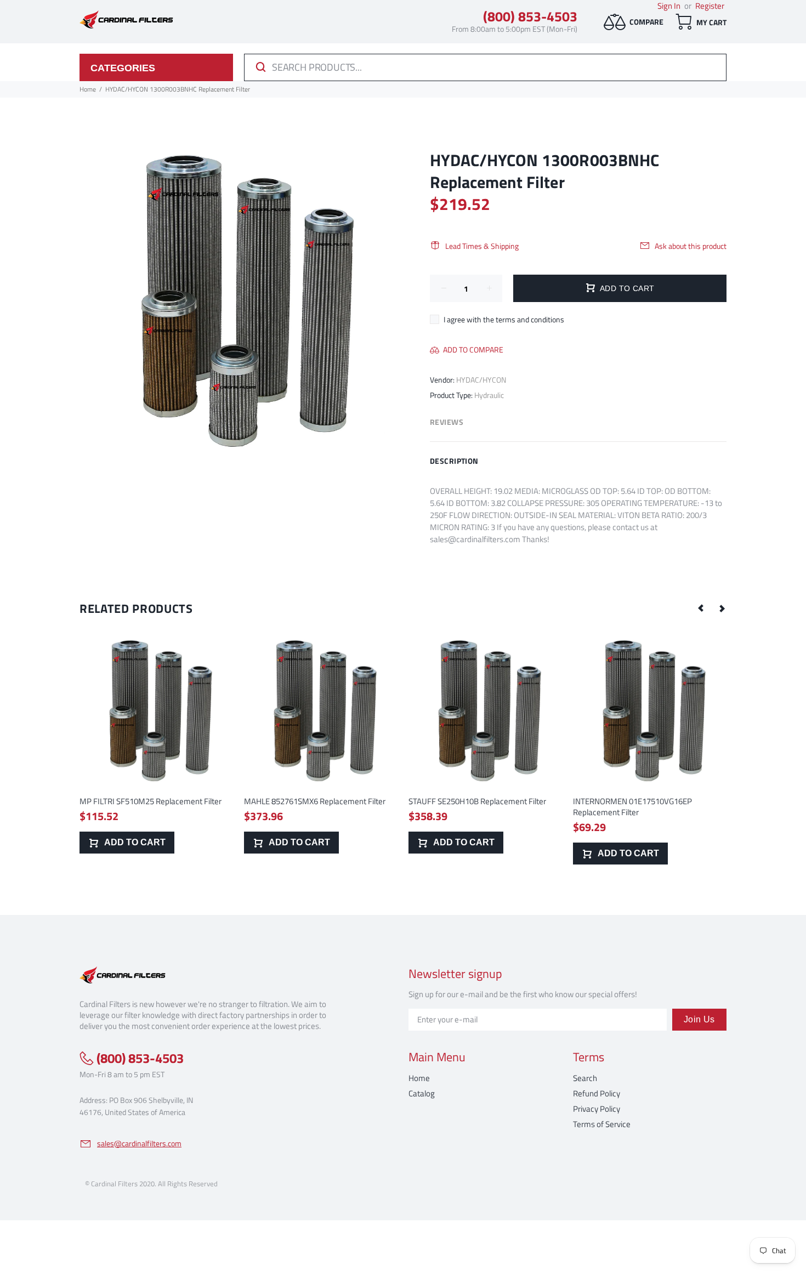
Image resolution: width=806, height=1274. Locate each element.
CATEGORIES (122, 67)
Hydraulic (489, 395)
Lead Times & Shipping (482, 246)
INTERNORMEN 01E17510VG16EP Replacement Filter (632, 806)
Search (585, 1078)
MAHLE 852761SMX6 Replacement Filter (314, 801)
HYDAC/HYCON (481, 379)
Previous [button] (701, 608)
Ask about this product (690, 246)
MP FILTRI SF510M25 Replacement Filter (151, 801)
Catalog (421, 1093)
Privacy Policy (596, 1108)
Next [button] (721, 608)
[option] (156, 733)
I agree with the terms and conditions (504, 319)
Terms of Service (602, 1124)
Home (419, 1078)
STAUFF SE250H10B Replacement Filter (477, 801)
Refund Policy (596, 1093)
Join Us (699, 1019)
